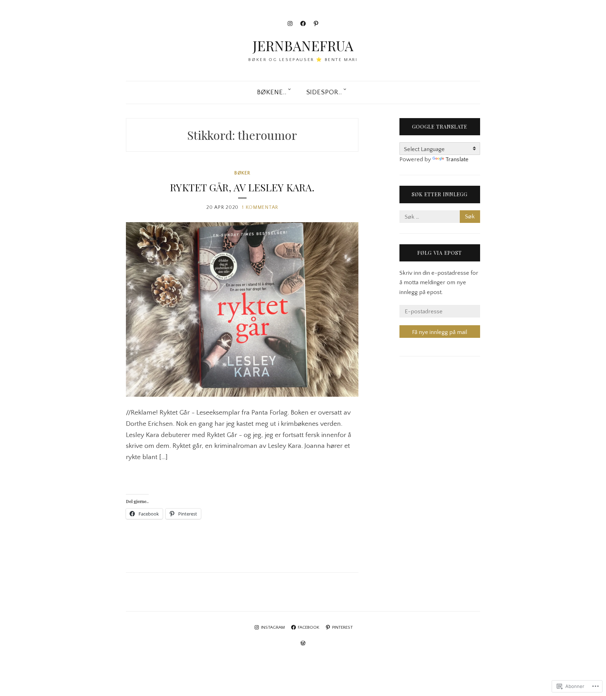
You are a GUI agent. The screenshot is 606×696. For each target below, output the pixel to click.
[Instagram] (290, 23)
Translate (457, 159)
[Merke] (439, 217)
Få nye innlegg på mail (439, 332)
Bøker (242, 173)
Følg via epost (439, 253)
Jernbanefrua (303, 45)
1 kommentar (260, 207)
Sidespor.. (324, 92)
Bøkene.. (272, 92)
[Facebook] (303, 23)
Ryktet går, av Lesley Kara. (242, 187)
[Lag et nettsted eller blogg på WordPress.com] (303, 644)
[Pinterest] (316, 23)
